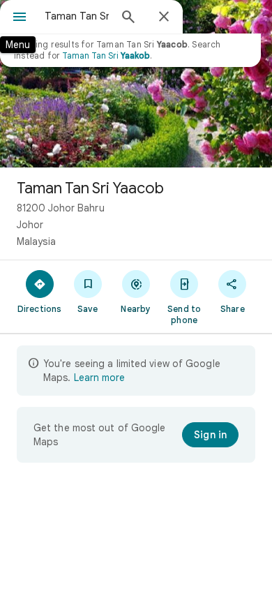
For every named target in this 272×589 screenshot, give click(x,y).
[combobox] (77, 16)
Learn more (99, 377)
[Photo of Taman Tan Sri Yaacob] (136, 83)
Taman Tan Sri (106, 55)
